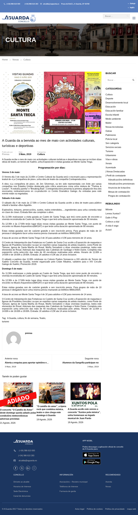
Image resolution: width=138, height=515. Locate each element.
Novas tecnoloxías (114, 127)
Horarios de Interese (22, 486)
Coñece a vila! (112, 222)
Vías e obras (112, 159)
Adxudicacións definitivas (120, 180)
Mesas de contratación (119, 192)
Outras (109, 131)
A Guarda (11, 318)
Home (5, 60)
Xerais (109, 163)
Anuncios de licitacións (119, 188)
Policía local (111, 139)
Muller (108, 123)
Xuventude (111, 167)
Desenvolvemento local (117, 102)
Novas (16, 60)
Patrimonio (111, 135)
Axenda (109, 482)
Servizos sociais (113, 147)
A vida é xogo (112, 226)
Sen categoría (112, 143)
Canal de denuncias (21, 496)
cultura (20, 318)
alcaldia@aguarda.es (51, 4)
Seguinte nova (92, 358)
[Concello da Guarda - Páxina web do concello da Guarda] (19, 18)
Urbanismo (111, 155)
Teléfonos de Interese (69, 486)
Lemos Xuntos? (113, 213)
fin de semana (31, 318)
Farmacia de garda (68, 491)
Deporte (109, 98)
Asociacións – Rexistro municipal (73, 482)
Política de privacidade (115, 509)
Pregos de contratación (119, 196)
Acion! (109, 230)
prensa (5, 154)
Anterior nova (11, 358)
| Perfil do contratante (116, 175)
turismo (5, 321)
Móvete (109, 209)
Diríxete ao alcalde (21, 482)
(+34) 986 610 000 (13, 4)
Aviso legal (79, 509)
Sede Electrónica (20, 491)
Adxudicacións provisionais (121, 184)
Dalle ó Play (111, 217)
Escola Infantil (112, 115)
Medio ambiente (113, 119)
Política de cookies (95, 509)
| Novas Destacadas (115, 171)
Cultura (26, 60)
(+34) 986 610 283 (31, 4)
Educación (111, 107)
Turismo (109, 151)
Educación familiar (114, 111)
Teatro (42, 318)
